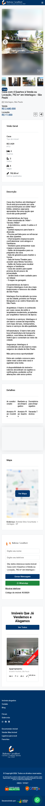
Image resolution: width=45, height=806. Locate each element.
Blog (4, 708)
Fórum (4, 714)
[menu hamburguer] (42, 3)
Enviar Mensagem (22, 576)
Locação (6, 112)
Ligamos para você (9, 736)
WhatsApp (23, 583)
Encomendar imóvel (10, 729)
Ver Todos (22, 627)
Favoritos (5, 739)
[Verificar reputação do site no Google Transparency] (32, 788)
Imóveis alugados (9, 701)
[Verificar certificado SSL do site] (12, 788)
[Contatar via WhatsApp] (37, 800)
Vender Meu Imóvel (9, 732)
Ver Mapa (22, 493)
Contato (5, 704)
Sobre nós (6, 718)
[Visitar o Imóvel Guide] (22, 801)
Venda (4, 106)
